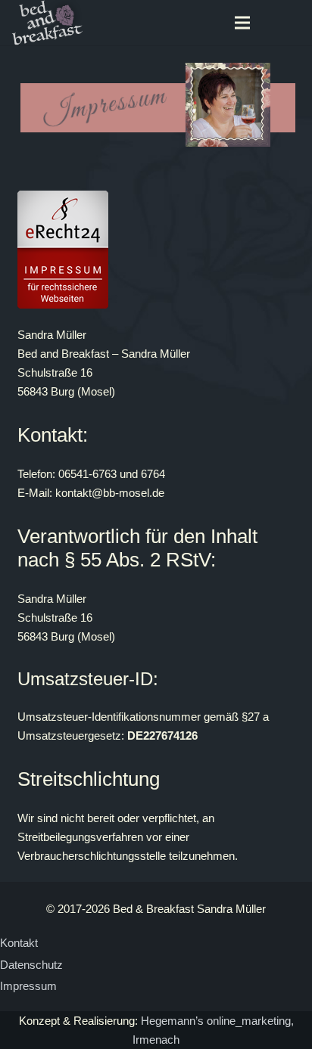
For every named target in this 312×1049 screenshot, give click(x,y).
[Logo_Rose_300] (48, 22)
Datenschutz (31, 964)
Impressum (28, 985)
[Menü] (242, 23)
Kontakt (19, 942)
